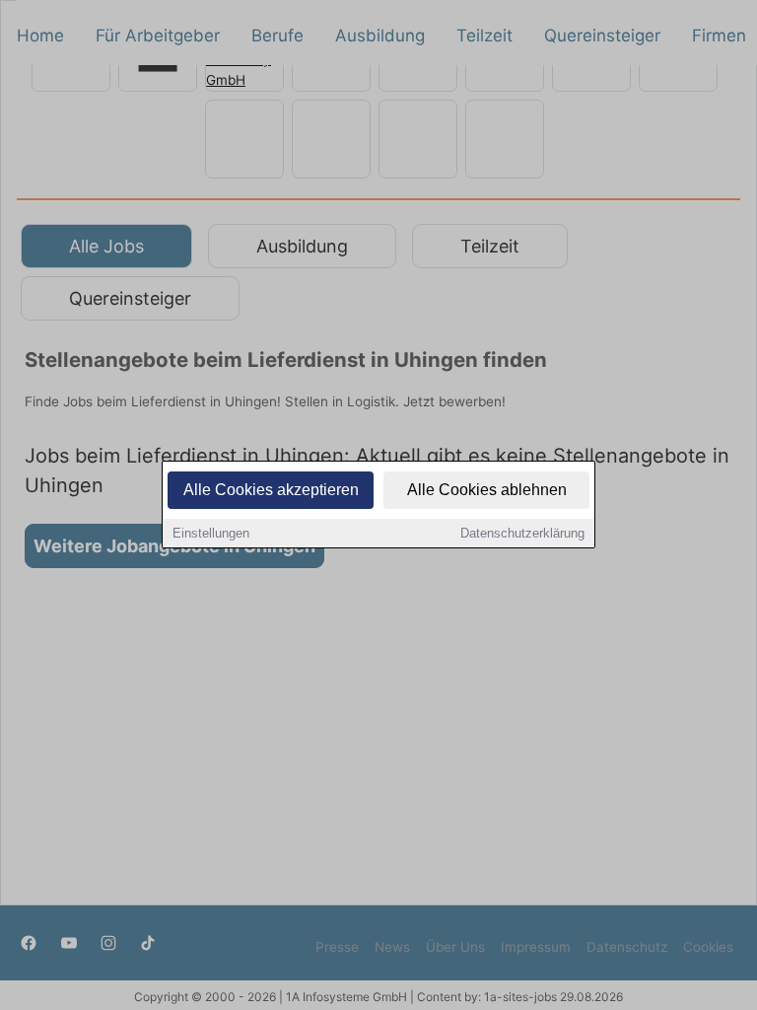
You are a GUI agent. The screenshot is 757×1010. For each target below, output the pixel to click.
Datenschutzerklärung (522, 533)
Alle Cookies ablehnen (487, 489)
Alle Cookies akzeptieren (271, 489)
